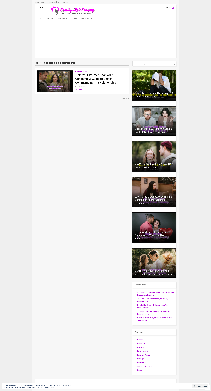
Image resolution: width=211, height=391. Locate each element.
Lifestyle (140, 347)
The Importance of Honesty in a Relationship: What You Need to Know (152, 235)
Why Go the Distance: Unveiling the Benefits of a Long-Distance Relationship (153, 199)
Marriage (140, 359)
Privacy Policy (39, 2)
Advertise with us (53, 2)
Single (74, 18)
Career (140, 340)
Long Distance (86, 18)
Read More (80, 90)
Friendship (50, 18)
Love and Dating (81, 71)
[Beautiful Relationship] (71, 14)
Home (39, 18)
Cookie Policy (49, 387)
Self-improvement (144, 366)
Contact (65, 2)
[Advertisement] (106, 39)
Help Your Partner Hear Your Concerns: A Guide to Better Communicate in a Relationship (95, 78)
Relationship (62, 18)
